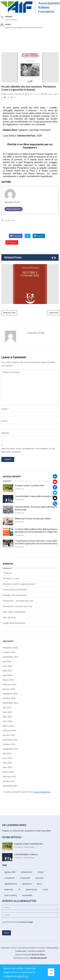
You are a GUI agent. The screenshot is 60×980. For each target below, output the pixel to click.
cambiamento (26, 872)
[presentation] (52, 258)
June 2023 (7, 712)
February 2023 (9, 730)
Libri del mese (9, 220)
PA (19, 889)
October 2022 (9, 744)
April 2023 (7, 721)
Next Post (53, 312)
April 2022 (7, 767)
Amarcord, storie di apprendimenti (19, 584)
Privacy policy (52, 948)
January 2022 (9, 781)
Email (4, 421)
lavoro (39, 883)
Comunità (39, 878)
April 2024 (7, 675)
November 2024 (10, 647)
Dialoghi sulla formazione (15, 595)
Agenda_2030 (9, 872)
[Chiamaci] (55, 503)
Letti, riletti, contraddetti (14, 612)
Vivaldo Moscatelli (38, 958)
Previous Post (9, 312)
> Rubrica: (7, 572)
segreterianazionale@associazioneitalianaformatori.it (24, 27)
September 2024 (10, 656)
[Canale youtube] (55, 482)
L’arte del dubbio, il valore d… (26, 854)
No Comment (35, 94)
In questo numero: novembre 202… (29, 844)
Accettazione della (16, 922)
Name (4, 409)
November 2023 (10, 693)
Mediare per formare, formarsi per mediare (33, 518)
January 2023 (9, 735)
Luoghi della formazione (14, 623)
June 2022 (7, 758)
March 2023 (8, 726)
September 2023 (10, 703)
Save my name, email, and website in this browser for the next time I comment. (28, 450)
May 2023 (7, 716)
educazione (27, 883)
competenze (9, 878)
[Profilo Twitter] (55, 493)
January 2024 (9, 689)
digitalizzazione (10, 883)
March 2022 (8, 772)
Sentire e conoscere (30, 284)
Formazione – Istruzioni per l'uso (18, 600)
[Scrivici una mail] (55, 498)
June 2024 (7, 666)
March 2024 (8, 679)
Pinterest (13, 242)
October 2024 (9, 652)
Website (5, 433)
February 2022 (9, 776)
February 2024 (9, 684)
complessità (25, 878)
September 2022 (10, 749)
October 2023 (9, 698)
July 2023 (7, 707)
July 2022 (7, 753)
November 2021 (10, 785)
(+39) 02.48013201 (11, 20)
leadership (8, 889)
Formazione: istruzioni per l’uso (17, 606)
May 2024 (7, 670)
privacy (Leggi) (26, 922)
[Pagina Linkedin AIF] (55, 476)
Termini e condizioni (36, 951)
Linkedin (40, 236)
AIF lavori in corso (11, 578)
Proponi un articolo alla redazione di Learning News (26, 830)
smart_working (10, 895)
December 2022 (10, 739)
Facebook (17, 236)
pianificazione (31, 889)
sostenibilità (27, 895)
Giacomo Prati (20, 94)
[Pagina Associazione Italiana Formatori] (55, 487)
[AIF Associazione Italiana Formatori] (30, 7)
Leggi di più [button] (22, 976)
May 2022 (7, 762)
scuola (45, 889)
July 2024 (7, 661)
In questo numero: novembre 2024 (29, 485)
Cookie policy (21, 951)
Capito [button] (51, 972)
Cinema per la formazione (15, 589)
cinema (41, 872)
